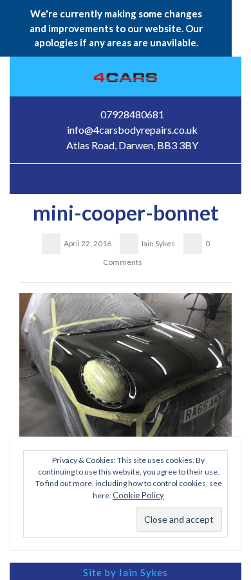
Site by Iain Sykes (125, 572)
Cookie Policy (138, 495)
